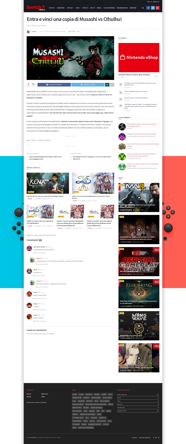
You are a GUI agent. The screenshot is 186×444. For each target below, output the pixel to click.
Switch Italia (33, 437)
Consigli (104, 394)
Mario (96, 401)
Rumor (99, 414)
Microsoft (86, 407)
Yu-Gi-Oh (105, 424)
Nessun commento (126, 210)
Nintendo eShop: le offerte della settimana (134, 75)
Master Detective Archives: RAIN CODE (96, 404)
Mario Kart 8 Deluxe (78, 404)
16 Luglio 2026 (93, 200)
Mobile (99, 8)
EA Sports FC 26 (77, 397)
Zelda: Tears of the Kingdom (85, 427)
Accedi (150, 1)
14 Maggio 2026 (78, 228)
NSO (103, 411)
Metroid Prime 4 (77, 407)
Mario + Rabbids (104, 401)
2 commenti (83, 200)
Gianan (35, 315)
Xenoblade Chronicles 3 (95, 424)
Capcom (81, 394)
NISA (98, 411)
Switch (92, 8)
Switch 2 (85, 8)
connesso (37, 334)
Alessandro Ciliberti (39, 247)
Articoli (70, 8)
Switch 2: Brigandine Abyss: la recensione (135, 91)
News (85, 411)
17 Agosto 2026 (139, 370)
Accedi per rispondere (40, 253)
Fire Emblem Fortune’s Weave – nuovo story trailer (137, 367)
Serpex (35, 304)
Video (78, 8)
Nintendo (91, 411)
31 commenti (38, 198)
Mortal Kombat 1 (77, 411)
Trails (109, 421)
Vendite (84, 424)
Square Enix (102, 417)
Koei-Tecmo (89, 401)
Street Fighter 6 (77, 421)
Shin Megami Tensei (78, 417)
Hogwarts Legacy (96, 397)
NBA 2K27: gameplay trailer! (129, 271)
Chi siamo (134, 437)
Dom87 (35, 292)
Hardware (133, 8)
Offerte (108, 411)
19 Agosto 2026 (139, 306)
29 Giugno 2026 (48, 226)
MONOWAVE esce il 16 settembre (131, 335)
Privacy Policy (31, 402)
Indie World (81, 401)
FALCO (35, 269)
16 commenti (98, 228)
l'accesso (34, 235)
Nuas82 (34, 31)
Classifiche (89, 394)
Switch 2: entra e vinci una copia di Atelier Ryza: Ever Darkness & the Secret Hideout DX (99, 223)
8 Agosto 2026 (48, 198)
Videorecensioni (122, 8)
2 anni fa (41, 31)
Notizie (51, 8)
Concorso (33, 140)
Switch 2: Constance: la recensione (146, 134)
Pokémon (75, 414)
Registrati (157, 1)
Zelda (74, 427)
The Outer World (109, 8)
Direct (110, 394)
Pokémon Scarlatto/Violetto (87, 414)
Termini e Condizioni (40, 402)
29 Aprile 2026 (108, 228)
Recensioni (60, 8)
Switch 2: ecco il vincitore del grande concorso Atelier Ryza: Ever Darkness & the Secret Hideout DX (70, 223)
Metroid (111, 404)
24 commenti (38, 226)
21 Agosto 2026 (139, 210)
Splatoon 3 (94, 417)
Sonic (87, 417)
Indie (74, 401)
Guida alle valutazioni (144, 437)
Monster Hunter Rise (96, 407)
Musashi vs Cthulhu (44, 140)
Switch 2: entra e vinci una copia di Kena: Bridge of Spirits (45, 196)
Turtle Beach (76, 424)
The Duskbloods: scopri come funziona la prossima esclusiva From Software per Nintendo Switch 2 (137, 238)
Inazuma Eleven (107, 397)
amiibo (75, 394)
